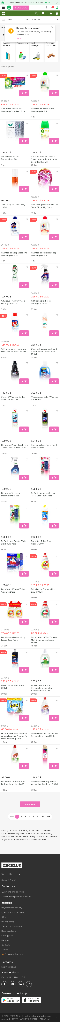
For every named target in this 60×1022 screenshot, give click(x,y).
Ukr (3, 874)
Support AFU (7, 880)
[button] (46, 7)
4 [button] (29, 816)
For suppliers (7, 935)
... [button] (40, 816)
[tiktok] (29, 984)
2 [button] (21, 816)
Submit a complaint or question (16, 896)
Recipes (5, 940)
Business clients (8, 931)
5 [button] (33, 816)
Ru (10, 874)
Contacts (5, 945)
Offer (3, 917)
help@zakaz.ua (8, 966)
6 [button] (37, 816)
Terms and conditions (11, 926)
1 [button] (17, 816)
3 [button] (25, 816)
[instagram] (12, 984)
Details (47, 2)
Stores (4, 949)
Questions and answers (12, 891)
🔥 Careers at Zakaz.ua (12, 954)
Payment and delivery (11, 907)
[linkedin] (21, 984)
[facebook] (4, 984)
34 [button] (43, 816)
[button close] (57, 2)
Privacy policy (7, 921)
